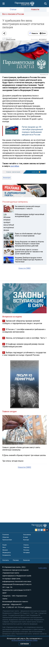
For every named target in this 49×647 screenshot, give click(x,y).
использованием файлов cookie (24, 640)
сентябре (14, 166)
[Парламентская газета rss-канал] (36, 530)
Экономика (27, 534)
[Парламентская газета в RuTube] (47, 530)
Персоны (26, 547)
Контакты (5, 560)
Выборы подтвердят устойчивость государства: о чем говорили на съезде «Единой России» (24, 353)
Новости (35, 9)
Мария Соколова (10, 39)
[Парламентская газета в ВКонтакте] (39, 530)
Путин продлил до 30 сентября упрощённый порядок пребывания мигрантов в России (32, 131)
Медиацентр (6, 552)
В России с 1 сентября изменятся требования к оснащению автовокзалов (24, 330)
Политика (5, 534)
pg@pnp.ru (27, 607)
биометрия (6, 178)
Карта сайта (42, 568)
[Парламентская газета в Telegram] (41, 530)
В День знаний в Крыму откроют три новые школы (24, 455)
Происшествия (7, 540)
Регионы (26, 550)
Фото (4, 547)
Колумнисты (6, 555)
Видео (4, 545)
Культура (26, 540)
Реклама (16, 560)
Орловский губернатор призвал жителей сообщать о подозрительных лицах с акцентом (22, 322)
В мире (25, 537)
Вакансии (26, 560)
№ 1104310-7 (43, 39)
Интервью (26, 552)
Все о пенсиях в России (13, 14)
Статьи (13, 9)
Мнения (5, 550)
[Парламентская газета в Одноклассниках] (44, 530)
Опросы (26, 545)
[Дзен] (43, 33)
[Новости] (34, 33)
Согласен (24, 644)
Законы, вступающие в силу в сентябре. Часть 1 (26, 338)
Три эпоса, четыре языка (12, 461)
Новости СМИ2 (25, 268)
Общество (5, 537)
